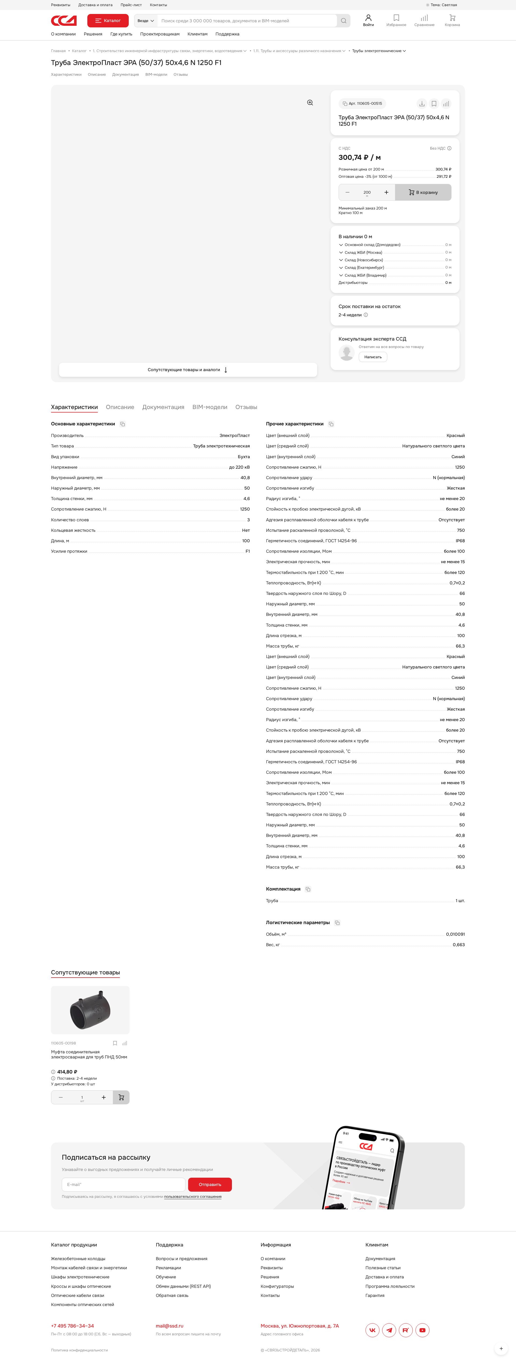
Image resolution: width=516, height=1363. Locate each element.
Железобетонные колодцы (78, 1258)
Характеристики (66, 74)
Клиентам (197, 34)
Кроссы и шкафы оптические (81, 1286)
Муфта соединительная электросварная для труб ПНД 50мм (89, 1054)
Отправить (210, 1184)
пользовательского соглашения (192, 1196)
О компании (63, 34)
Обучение (166, 1277)
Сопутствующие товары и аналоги (184, 370)
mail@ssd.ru (169, 1326)
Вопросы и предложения (181, 1258)
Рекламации (168, 1268)
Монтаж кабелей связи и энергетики (89, 1268)
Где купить (121, 34)
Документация (125, 74)
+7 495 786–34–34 (72, 1326)
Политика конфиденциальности (79, 1350)
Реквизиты (60, 4)
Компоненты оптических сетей (82, 1304)
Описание (97, 74)
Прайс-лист (131, 4)
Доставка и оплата (95, 4)
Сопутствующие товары (85, 972)
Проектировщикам (160, 34)
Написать (373, 357)
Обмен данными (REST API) (183, 1286)
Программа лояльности (390, 1286)
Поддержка (227, 34)
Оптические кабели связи (77, 1295)
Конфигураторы (277, 1286)
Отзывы (181, 74)
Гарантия (375, 1295)
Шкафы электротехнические (80, 1277)
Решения (93, 34)
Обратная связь (172, 1295)
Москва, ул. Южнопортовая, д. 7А (300, 1326)
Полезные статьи (383, 1268)
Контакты (158, 4)
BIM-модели (156, 74)
